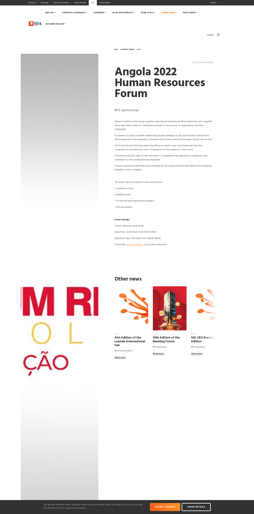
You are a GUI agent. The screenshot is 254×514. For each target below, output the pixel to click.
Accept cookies (165, 507)
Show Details (196, 507)
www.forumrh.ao (134, 244)
